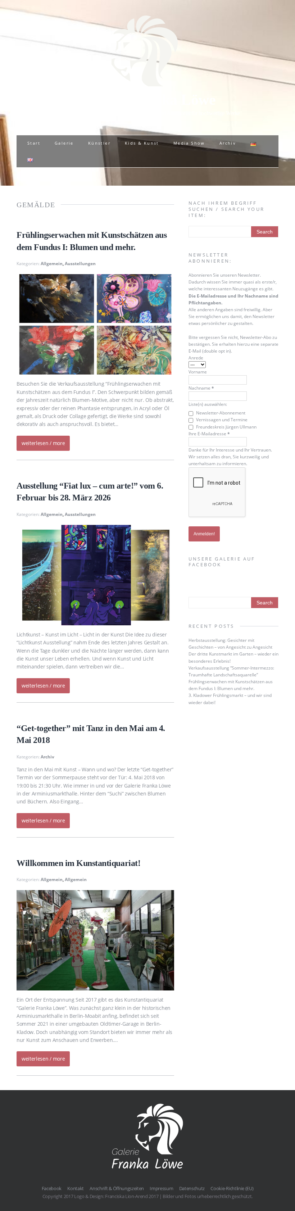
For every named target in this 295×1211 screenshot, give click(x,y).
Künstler (99, 143)
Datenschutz (192, 1188)
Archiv (227, 143)
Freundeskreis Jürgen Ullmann (226, 427)
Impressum (161, 1188)
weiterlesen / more (43, 443)
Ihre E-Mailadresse (209, 434)
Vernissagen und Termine (221, 420)
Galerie (64, 143)
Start (33, 143)
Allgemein (52, 263)
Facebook (52, 1188)
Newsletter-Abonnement (220, 413)
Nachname (201, 388)
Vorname (198, 372)
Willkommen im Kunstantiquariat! (78, 863)
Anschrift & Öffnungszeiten (117, 1188)
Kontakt (75, 1188)
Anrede (196, 358)
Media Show (189, 143)
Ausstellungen (80, 263)
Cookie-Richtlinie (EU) (231, 1188)
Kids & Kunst (142, 143)
